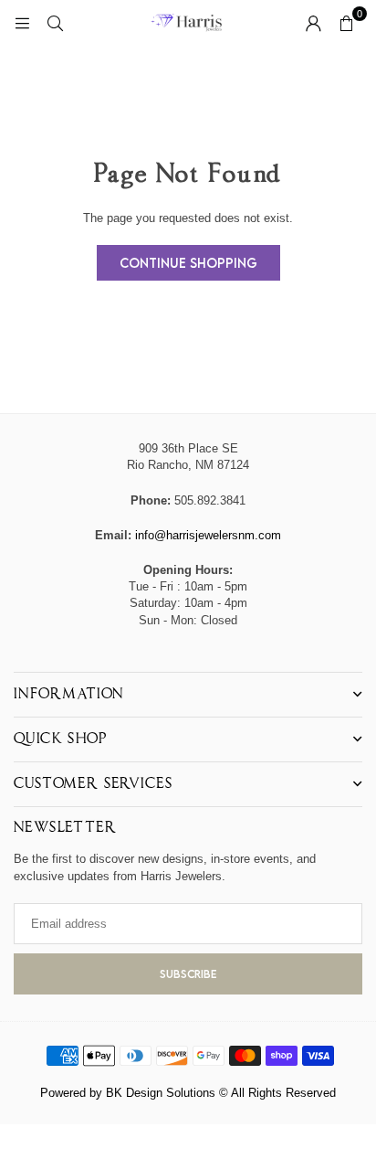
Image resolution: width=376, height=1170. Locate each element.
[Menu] (21, 22)
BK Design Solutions (160, 1093)
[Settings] (313, 22)
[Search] (54, 22)
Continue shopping (188, 263)
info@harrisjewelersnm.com (208, 535)
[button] (345, 22)
